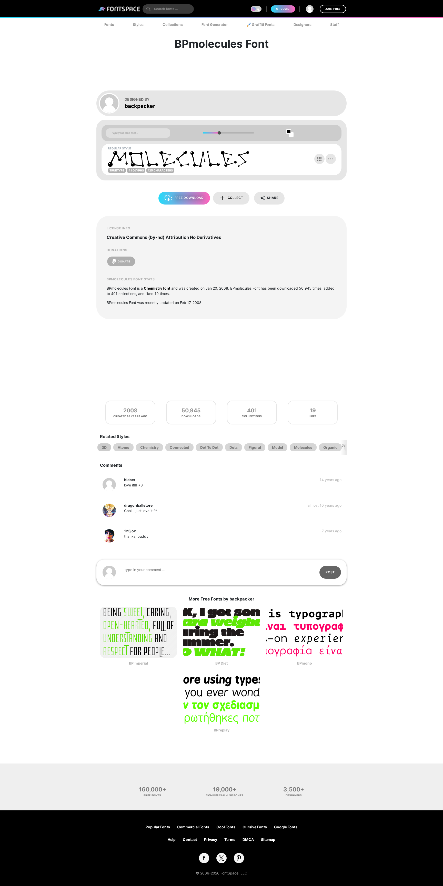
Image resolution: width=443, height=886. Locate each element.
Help (172, 839)
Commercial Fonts (193, 827)
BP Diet (221, 663)
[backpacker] (112, 103)
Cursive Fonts (255, 827)
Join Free (332, 9)
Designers (302, 24)
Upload (283, 9)
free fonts (152, 795)
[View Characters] (319, 159)
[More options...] (331, 159)
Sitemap (268, 839)
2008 (130, 410)
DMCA (248, 839)
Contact (190, 839)
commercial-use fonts (225, 795)
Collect (235, 198)
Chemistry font (157, 288)
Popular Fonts (158, 827)
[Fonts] (119, 9)
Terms (229, 839)
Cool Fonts (225, 827)
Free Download (189, 198)
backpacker (140, 106)
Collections (173, 24)
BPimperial (138, 663)
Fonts (109, 24)
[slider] (219, 133)
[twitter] (221, 858)
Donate (124, 261)
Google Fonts (285, 827)
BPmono (304, 663)
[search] (168, 9)
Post (330, 572)
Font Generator (215, 24)
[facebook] (204, 858)
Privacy (210, 839)
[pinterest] (239, 858)
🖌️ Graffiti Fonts (261, 24)
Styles (138, 24)
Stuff (334, 24)
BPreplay (221, 730)
